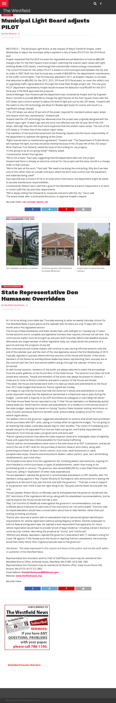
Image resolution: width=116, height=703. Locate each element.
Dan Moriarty (10, 33)
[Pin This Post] (66, 208)
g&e (24, 202)
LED (46, 202)
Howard (31, 202)
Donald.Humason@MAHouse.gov (40, 572)
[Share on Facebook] (33, 208)
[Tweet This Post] (49, 208)
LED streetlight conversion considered (22, 268)
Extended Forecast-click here (24, 665)
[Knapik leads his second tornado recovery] (93, 264)
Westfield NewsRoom (14, 305)
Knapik (40, 202)
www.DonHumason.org (29, 575)
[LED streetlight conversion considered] (22, 264)
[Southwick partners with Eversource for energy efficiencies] (58, 264)
